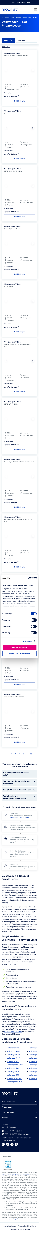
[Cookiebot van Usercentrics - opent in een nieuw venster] (28, 578)
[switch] (34, 620)
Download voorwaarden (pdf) (10, 1219)
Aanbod (18, 18)
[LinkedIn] (3, 1144)
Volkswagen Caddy (14, 1051)
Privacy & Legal (25, 1229)
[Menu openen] (35, 10)
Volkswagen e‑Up (13, 1055)
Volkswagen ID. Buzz (14, 1078)
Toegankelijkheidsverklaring (27, 1226)
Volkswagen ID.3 (13, 1061)
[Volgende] (33, 70)
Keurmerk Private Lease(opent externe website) (15, 1174)
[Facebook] (16, 1144)
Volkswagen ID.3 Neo (15, 1065)
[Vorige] (6, 70)
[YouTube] (7, 1144)
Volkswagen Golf (13, 1058)
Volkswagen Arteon (14, 1048)
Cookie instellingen (9, 1226)
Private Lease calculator (13, 1031)
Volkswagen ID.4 (13, 1068)
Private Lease (9, 18)
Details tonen (27, 641)
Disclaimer (14, 1229)
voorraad (12, 817)
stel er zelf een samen (22, 817)
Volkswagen (27, 18)
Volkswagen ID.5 (13, 1071)
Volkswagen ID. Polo (14, 1082)
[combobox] (26, 40)
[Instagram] (12, 1144)
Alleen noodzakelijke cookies (19, 653)
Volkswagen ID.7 (13, 1075)
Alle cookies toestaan (19, 647)
